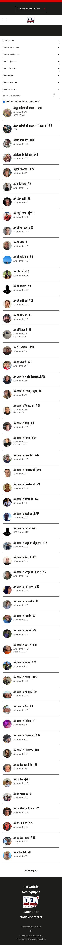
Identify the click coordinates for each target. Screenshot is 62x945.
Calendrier (31, 912)
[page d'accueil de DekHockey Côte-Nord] (31, 20)
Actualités (31, 887)
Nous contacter (31, 917)
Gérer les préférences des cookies (31, 939)
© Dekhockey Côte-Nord (31, 927)
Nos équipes (31, 892)
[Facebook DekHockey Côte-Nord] (31, 932)
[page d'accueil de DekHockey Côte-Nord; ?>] (31, 902)
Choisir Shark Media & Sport (31, 936)
